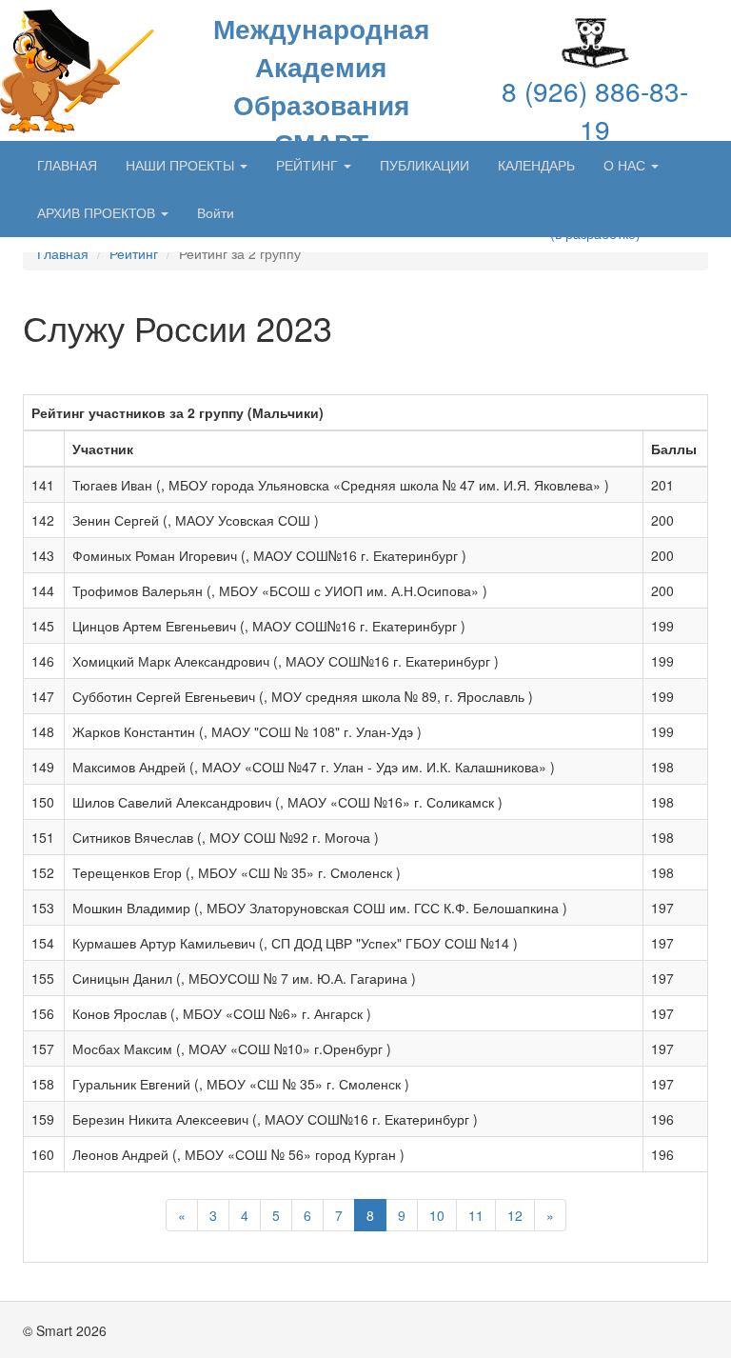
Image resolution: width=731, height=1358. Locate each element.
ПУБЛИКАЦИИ (424, 164)
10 (437, 1215)
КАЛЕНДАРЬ (536, 164)
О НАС (626, 164)
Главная (63, 253)
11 (476, 1215)
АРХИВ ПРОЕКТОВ (98, 212)
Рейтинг (133, 253)
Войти (215, 212)
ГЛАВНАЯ (67, 164)
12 (515, 1215)
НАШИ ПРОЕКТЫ (182, 164)
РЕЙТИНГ (309, 164)
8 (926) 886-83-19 (595, 109)
